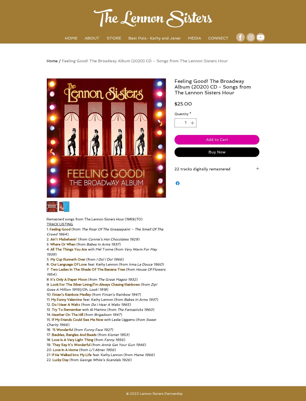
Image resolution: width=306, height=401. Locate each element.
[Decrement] (178, 123)
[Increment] (193, 123)
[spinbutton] (185, 123)
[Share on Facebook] (177, 183)
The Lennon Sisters (153, 20)
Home (52, 61)
